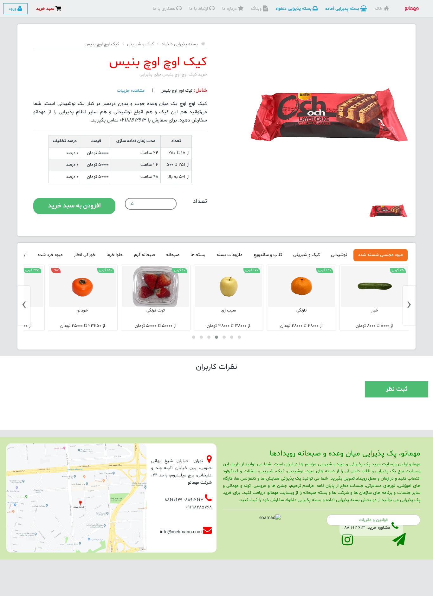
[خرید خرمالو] (155, 286)
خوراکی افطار (84, 255)
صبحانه (172, 255)
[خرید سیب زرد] (301, 286)
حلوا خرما (115, 255)
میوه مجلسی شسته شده (380, 255)
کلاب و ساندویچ (268, 255)
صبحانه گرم (144, 255)
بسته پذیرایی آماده (342, 9)
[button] (239, 337)
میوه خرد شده (50, 255)
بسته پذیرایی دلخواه (294, 9)
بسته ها (198, 255)
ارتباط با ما (199, 9)
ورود (13, 9)
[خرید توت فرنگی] (228, 286)
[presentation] (409, 305)
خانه (379, 9)
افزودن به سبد (74, 205)
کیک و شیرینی (140, 44)
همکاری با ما (164, 9)
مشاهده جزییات (131, 91)
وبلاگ (257, 9)
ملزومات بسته (229, 255)
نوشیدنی (339, 255)
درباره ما (230, 9)
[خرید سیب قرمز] (82, 286)
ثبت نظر (396, 389)
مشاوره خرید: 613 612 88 (367, 528)
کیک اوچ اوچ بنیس (102, 44)
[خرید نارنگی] (374, 286)
